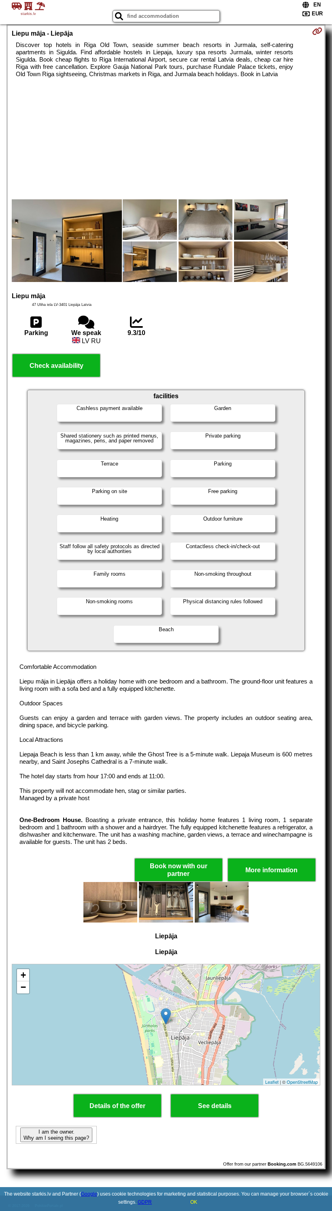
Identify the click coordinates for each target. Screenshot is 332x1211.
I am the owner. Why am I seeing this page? (56, 1135)
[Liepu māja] (67, 241)
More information (271, 870)
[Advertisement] (166, 138)
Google (89, 1194)
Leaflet (272, 1082)
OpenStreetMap (302, 1082)
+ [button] (23, 975)
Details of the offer (117, 1105)
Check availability (56, 365)
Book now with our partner (178, 870)
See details (215, 1105)
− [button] (23, 987)
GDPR (145, 1202)
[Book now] (317, 31)
